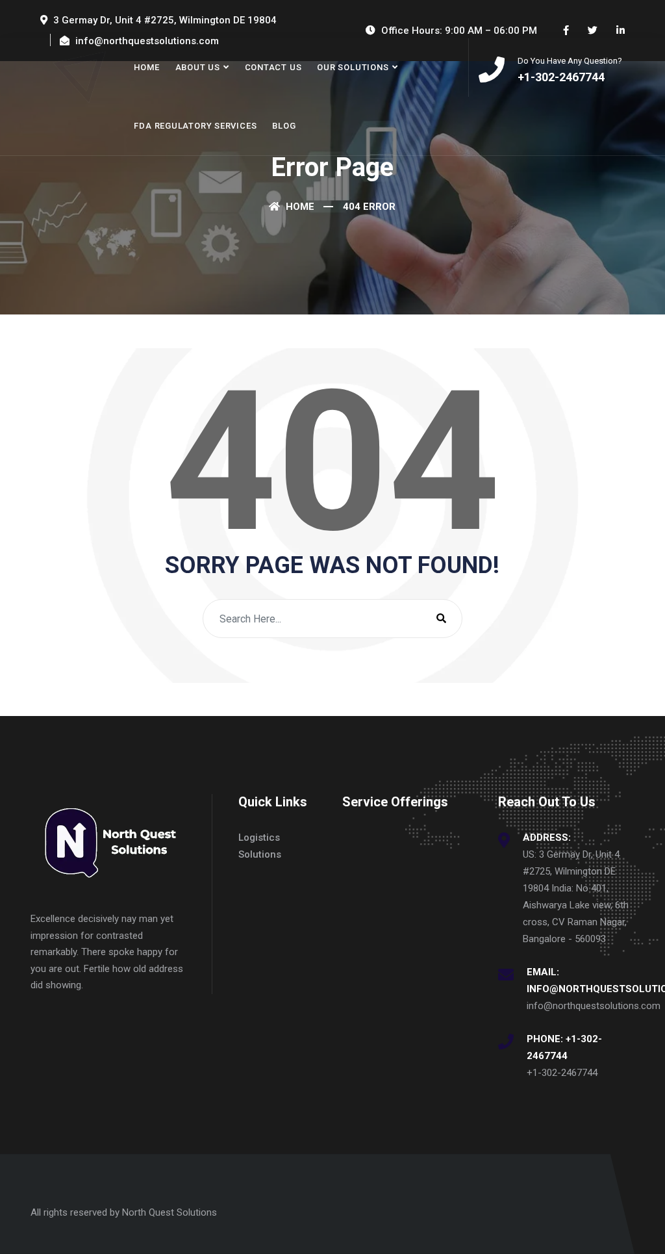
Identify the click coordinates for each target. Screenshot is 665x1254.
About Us (197, 67)
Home (146, 67)
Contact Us (273, 67)
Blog (283, 126)
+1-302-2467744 (562, 1073)
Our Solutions (352, 67)
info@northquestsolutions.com (593, 1006)
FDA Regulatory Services (195, 126)
